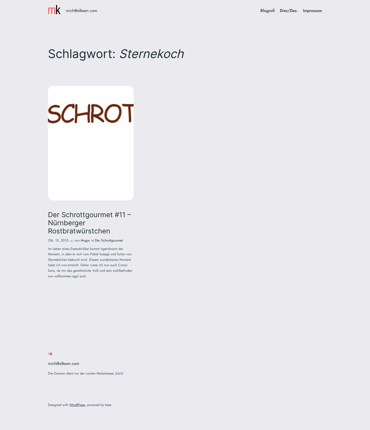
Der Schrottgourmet (109, 240)
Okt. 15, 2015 (58, 240)
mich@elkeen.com (81, 10)
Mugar (85, 240)
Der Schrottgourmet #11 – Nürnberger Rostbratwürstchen (89, 223)
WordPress (77, 404)
